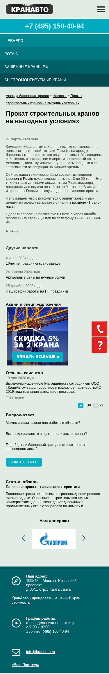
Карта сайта (60, 589)
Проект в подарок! (44, 336)
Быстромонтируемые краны (35, 80)
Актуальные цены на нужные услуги (35, 277)
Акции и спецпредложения (33, 304)
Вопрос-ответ (20, 415)
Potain (11, 54)
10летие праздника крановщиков (33, 263)
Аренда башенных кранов (27, 96)
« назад (12, 231)
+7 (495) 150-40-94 (54, 26)
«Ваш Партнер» (25, 665)
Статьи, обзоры (22, 481)
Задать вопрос (23, 462)
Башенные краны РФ (26, 67)
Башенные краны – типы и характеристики (43, 487)
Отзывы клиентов (24, 372)
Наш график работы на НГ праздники (37, 291)
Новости (60, 96)
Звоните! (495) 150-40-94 (47, 631)
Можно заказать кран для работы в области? (43, 423)
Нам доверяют (54, 520)
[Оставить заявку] (100, 345)
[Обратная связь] (100, 329)
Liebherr (13, 41)
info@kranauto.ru (40, 652)
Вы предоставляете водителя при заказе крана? (46, 434)
